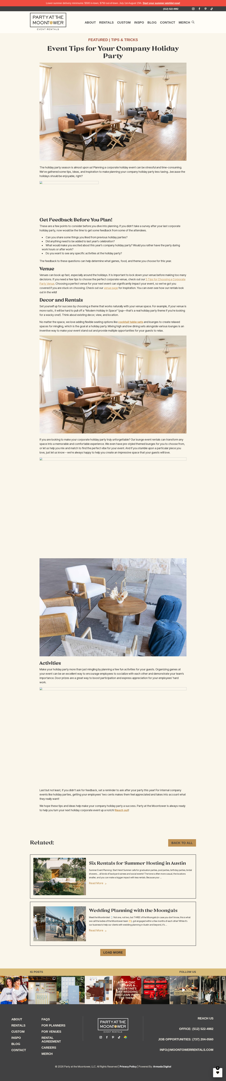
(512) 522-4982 (202, 1029)
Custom (124, 22)
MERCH (184, 22)
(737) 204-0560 (202, 1039)
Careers (49, 1047)
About (90, 22)
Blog (152, 22)
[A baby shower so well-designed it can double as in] (42, 990)
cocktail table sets (130, 322)
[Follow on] (125, 1037)
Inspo (139, 22)
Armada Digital (162, 1066)
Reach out (121, 810)
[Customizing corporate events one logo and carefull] (155, 990)
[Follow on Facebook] (199, 8)
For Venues (51, 1031)
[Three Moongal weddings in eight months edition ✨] (127, 990)
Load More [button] (113, 952)
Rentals (106, 22)
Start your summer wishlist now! (161, 3)
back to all (182, 843)
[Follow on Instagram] (193, 8)
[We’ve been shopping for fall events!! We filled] (99, 990)
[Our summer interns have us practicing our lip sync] (184, 990)
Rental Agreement (51, 1039)
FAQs (46, 1019)
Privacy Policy (128, 1066)
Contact (167, 22)
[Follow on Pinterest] (205, 8)
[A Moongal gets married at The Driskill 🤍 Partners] (212, 990)
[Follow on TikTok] (211, 8)
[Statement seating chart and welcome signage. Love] (71, 990)
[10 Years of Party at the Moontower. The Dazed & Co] (14, 990)
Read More (96, 883)
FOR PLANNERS (53, 1025)
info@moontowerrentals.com (186, 1049)
